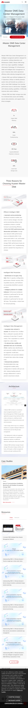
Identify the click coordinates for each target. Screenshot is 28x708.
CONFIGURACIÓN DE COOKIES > (14, 703)
